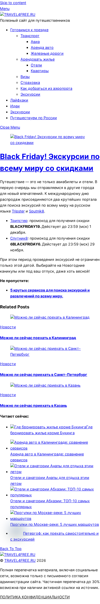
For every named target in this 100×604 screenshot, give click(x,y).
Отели (36, 65)
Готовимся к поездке (29, 30)
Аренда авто (42, 47)
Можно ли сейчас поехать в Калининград (38, 337)
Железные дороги (47, 53)
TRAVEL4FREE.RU (20, 560)
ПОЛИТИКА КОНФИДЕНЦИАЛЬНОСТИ (35, 597)
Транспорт (30, 35)
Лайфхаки (19, 100)
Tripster (18, 211)
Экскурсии (30, 94)
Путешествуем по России (33, 118)
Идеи (15, 106)
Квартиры (40, 71)
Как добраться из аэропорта (46, 88)
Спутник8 (19, 238)
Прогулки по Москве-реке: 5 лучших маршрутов (54, 524)
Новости (8, 327)
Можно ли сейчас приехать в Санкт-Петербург (43, 374)
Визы (25, 76)
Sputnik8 (36, 211)
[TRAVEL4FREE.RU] (17, 14)
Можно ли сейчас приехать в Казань (33, 405)
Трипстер (18, 220)
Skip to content (13, 3)
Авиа (35, 41)
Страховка (30, 82)
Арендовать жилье (38, 59)
